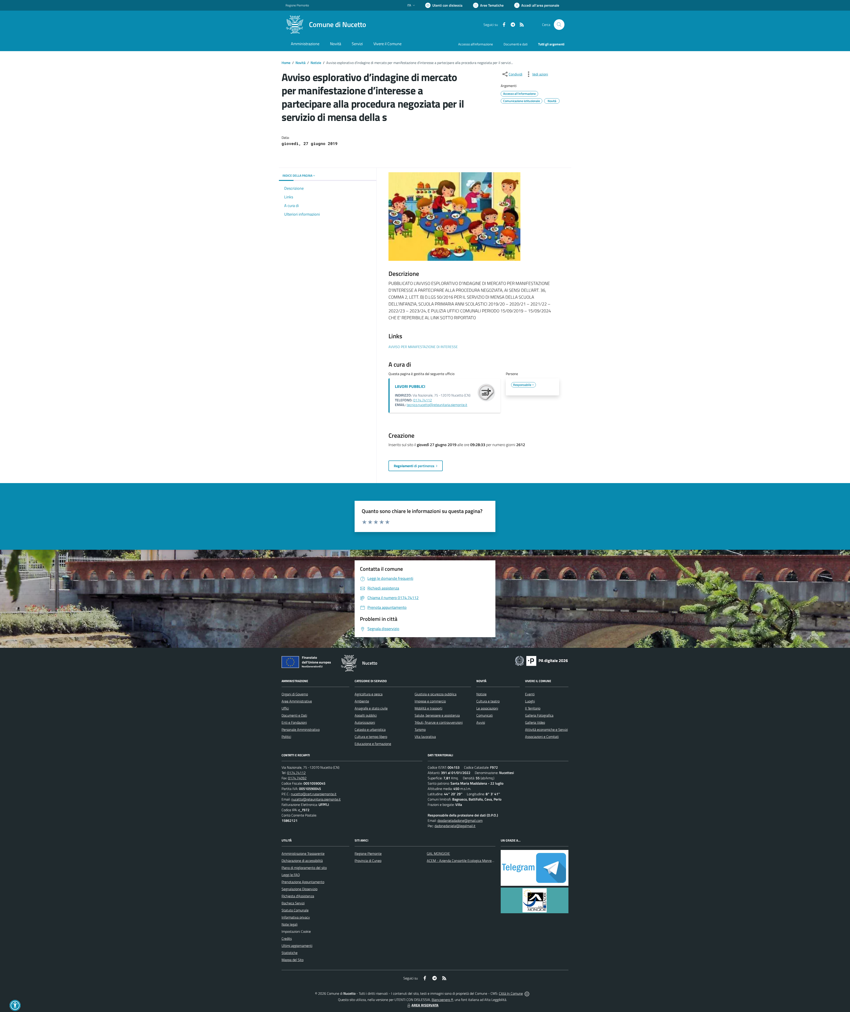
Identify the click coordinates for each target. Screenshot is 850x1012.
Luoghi (530, 701)
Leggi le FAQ (291, 874)
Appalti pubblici (366, 715)
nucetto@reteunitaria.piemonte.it (316, 799)
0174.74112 (422, 400)
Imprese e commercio (430, 701)
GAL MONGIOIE (438, 853)
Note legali (290, 924)
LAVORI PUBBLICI (410, 386)
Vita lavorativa (425, 736)
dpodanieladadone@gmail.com (460, 820)
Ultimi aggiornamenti (297, 945)
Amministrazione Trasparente (303, 853)
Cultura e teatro (488, 701)
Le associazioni (487, 708)
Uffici (285, 708)
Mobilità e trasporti (428, 708)
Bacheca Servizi (293, 903)
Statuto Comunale (295, 910)
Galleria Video (535, 722)
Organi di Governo (295, 694)
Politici (286, 736)
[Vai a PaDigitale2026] (541, 660)
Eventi (530, 694)
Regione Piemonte (297, 5)
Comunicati (484, 715)
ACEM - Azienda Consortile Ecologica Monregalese (464, 860)
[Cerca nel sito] (559, 24)
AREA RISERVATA (425, 1005)
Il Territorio (532, 708)
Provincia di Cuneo (368, 860)
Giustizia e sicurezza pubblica (435, 694)
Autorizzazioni (365, 722)
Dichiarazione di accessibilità (302, 860)
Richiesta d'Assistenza (298, 896)
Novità (300, 62)
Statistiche (290, 952)
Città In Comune (511, 993)
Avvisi (480, 722)
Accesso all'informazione (475, 44)
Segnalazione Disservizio (299, 889)
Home (286, 62)
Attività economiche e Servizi (546, 729)
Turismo (420, 729)
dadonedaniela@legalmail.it (455, 825)
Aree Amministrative (297, 701)
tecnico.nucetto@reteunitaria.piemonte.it (437, 404)
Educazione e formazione (373, 743)
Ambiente (362, 701)
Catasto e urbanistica (370, 729)
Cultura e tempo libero (371, 736)
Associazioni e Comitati (542, 736)
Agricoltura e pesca (368, 694)
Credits (287, 938)
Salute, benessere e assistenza (437, 715)
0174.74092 (297, 778)
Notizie (316, 62)
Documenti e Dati (294, 715)
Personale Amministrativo (301, 729)
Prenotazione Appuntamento (303, 881)
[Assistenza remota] (527, 993)
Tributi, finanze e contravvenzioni (439, 722)
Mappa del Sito (292, 959)
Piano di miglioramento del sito (304, 867)
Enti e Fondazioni (294, 722)
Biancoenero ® (442, 999)
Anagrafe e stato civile (371, 708)
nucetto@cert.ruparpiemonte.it (313, 794)
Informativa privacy (296, 917)
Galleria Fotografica (539, 715)
